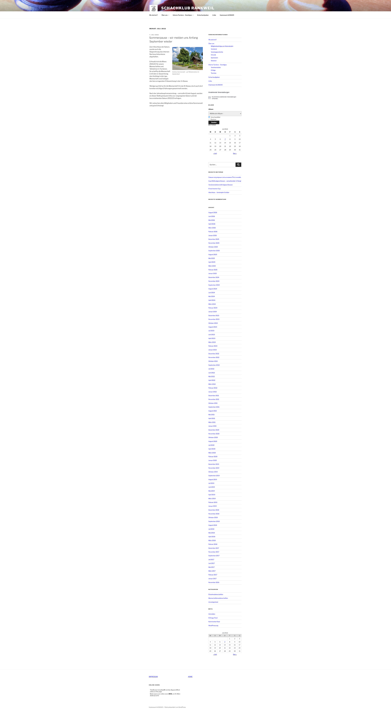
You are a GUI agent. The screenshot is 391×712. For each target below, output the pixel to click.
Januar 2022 (212, 392)
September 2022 (214, 365)
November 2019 (213, 468)
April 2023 (211, 338)
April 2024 (211, 300)
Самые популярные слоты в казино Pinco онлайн (224, 177)
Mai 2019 (211, 491)
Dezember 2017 (213, 548)
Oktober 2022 (213, 361)
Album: (210, 109)
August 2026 (212, 212)
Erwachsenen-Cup (214, 188)
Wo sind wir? (153, 15)
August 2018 (212, 525)
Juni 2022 (211, 373)
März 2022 (212, 384)
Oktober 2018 (213, 517)
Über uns (164, 15)
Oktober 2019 (213, 472)
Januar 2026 (212, 235)
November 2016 (213, 582)
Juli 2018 (211, 529)
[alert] (225, 97)
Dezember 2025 (213, 239)
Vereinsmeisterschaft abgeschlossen (220, 185)
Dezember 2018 (213, 510)
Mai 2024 (211, 296)
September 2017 (213, 555)
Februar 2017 (212, 575)
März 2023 (212, 342)
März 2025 (212, 266)
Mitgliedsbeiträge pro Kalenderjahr (222, 46)
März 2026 (212, 228)
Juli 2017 (211, 559)
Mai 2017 (211, 567)
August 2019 (212, 479)
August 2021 (212, 411)
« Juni (215, 153)
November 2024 (213, 281)
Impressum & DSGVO (227, 15)
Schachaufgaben (203, 15)
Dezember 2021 (213, 395)
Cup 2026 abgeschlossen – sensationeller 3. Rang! (224, 181)
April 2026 (211, 224)
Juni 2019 (211, 487)
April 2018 (211, 536)
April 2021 (211, 418)
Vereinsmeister (216, 67)
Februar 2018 (212, 544)
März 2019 (212, 498)
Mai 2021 (211, 414)
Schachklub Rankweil (188, 8)
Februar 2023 (212, 346)
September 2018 (214, 521)
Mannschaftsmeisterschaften (218, 598)
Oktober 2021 (212, 403)
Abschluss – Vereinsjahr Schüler (218, 192)
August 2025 (212, 254)
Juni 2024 (211, 292)
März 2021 (211, 422)
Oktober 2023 (213, 323)
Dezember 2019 (213, 464)
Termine (213, 73)
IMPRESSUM (153, 676)
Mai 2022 (211, 376)
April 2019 (211, 495)
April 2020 (211, 449)
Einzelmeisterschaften (215, 594)
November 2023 (213, 319)
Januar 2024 (212, 311)
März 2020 (212, 453)
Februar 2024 (212, 308)
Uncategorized (213, 602)
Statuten (214, 60)
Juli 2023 (211, 331)
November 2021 (213, 399)
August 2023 (212, 327)
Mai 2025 (211, 258)
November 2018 (213, 514)
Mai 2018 (211, 533)
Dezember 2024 (213, 277)
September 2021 (213, 407)
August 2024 (212, 289)
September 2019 (214, 475)
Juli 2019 (211, 483)
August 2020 (212, 441)
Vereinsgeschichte (217, 52)
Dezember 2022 (213, 353)
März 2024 (212, 304)
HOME (190, 676)
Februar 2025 (212, 270)
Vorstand (214, 49)
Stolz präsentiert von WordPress (175, 707)
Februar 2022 (212, 388)
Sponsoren (214, 58)
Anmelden (211, 614)
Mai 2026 (211, 220)
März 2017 (211, 571)
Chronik (213, 55)
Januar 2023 (212, 350)
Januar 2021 (212, 426)
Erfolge (213, 70)
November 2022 (213, 357)
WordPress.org (213, 625)
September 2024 (214, 285)
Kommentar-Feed (214, 621)
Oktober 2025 (213, 247)
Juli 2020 (211, 445)
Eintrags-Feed (212, 618)
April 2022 (211, 380)
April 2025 (211, 262)
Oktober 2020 (213, 437)
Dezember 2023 (213, 315)
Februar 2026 (212, 231)
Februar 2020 (212, 456)
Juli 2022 (211, 369)
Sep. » (235, 153)
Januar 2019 (212, 506)
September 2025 (214, 250)
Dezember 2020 (213, 430)
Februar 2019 (212, 502)
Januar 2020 (212, 460)
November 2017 (213, 552)
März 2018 (212, 540)
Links (214, 15)
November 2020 (213, 434)
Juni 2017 (211, 563)
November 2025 (213, 243)
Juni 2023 (211, 334)
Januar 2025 (212, 273)
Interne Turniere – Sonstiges (182, 15)
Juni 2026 (211, 216)
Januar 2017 (212, 578)
